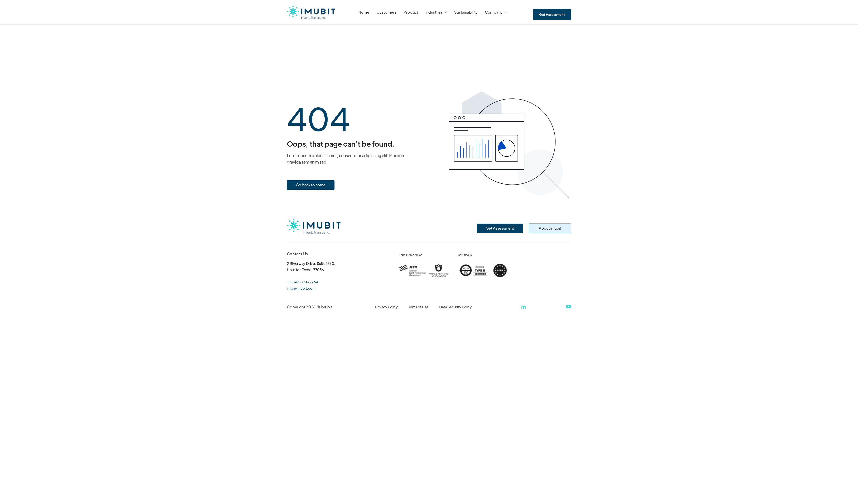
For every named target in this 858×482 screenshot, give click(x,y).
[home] (311, 12)
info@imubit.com (301, 288)
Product (411, 12)
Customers (386, 12)
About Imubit (550, 228)
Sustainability (466, 12)
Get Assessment (552, 14)
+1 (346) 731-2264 (302, 282)
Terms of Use (417, 307)
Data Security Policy (455, 307)
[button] (436, 12)
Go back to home (311, 184)
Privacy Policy (386, 307)
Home (363, 12)
